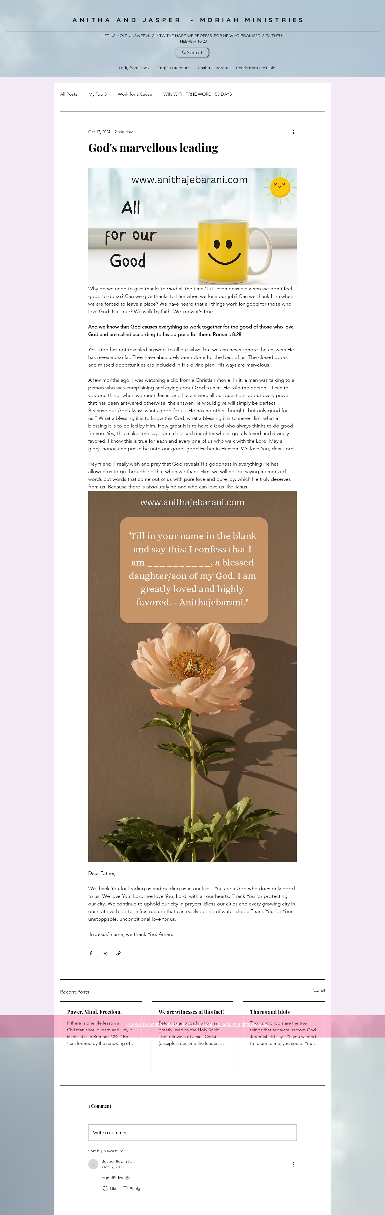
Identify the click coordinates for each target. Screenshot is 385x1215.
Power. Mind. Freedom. (94, 1011)
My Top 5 (97, 94)
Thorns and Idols (270, 1011)
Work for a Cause (135, 94)
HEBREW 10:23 (193, 41)
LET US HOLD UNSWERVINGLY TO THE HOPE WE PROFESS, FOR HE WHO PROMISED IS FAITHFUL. (194, 35)
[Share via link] (118, 953)
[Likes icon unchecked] (105, 1188)
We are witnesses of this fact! (191, 1011)
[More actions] (293, 131)
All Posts (68, 94)
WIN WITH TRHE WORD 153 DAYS (197, 94)
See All (319, 991)
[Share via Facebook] (91, 953)
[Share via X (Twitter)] (104, 953)
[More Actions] (293, 1164)
